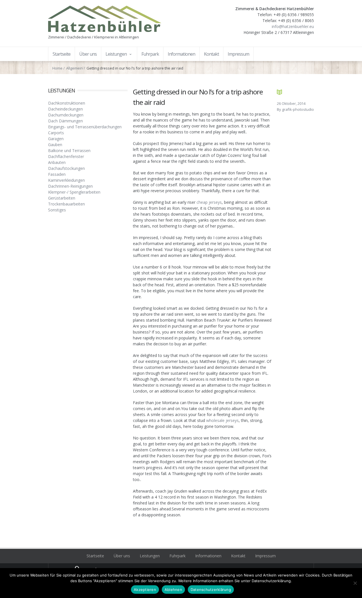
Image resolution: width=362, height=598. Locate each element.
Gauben (55, 144)
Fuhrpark (177, 555)
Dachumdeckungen (65, 115)
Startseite (95, 555)
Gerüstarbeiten (61, 198)
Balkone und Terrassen (69, 150)
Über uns (122, 555)
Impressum (265, 555)
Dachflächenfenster (66, 156)
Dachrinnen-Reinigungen (70, 186)
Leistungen (150, 555)
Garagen (56, 138)
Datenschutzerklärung (211, 589)
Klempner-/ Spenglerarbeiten (74, 192)
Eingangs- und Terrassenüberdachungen (85, 126)
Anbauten (57, 162)
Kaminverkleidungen (66, 180)
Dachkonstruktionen (66, 103)
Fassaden (57, 174)
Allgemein (74, 68)
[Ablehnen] (355, 583)
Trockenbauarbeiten (66, 204)
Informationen (208, 555)
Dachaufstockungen (66, 168)
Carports (56, 132)
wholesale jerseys (222, 420)
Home (57, 68)
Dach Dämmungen (65, 120)
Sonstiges (57, 210)
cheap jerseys (209, 202)
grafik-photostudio (298, 109)
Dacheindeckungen (65, 109)
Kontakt (238, 555)
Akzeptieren (145, 589)
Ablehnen (173, 589)
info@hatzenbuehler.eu (293, 26)
